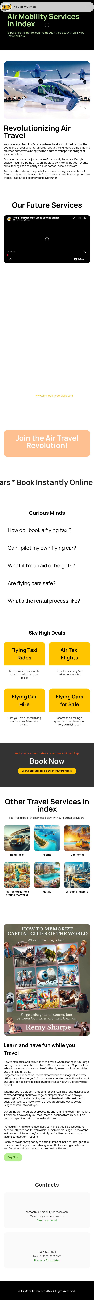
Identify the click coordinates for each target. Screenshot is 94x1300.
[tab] (47, 530)
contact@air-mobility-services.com (47, 1212)
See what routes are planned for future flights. (47, 770)
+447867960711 (47, 1252)
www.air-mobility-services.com (54, 395)
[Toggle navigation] (87, 7)
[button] (47, 530)
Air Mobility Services (25, 7)
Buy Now (13, 1157)
